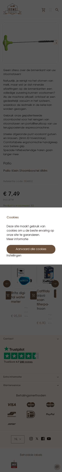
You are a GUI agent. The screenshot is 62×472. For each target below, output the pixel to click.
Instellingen (14, 255)
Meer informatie (17, 239)
